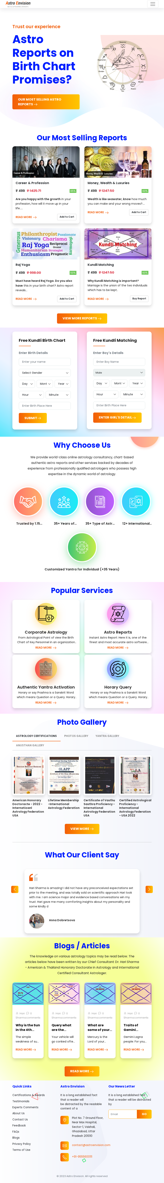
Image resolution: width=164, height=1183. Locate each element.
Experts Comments (25, 1107)
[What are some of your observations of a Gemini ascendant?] (100, 993)
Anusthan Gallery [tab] (30, 745)
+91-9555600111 (82, 1157)
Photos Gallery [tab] (76, 736)
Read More (24, 217)
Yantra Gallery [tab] (107, 736)
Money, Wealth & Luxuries (108, 183)
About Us (18, 1113)
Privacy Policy (21, 1144)
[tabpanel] (82, 794)
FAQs (15, 1132)
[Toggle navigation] (152, 4)
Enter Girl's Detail (115, 417)
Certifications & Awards (28, 1095)
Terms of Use (21, 1150)
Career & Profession (32, 183)
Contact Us (20, 1119)
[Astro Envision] (18, 4)
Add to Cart (67, 216)
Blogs (16, 1138)
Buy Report (139, 298)
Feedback (19, 1125)
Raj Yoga (23, 264)
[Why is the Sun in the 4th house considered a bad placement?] (28, 993)
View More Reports (80, 318)
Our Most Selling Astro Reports (39, 102)
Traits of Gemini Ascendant (133, 1030)
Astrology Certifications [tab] (36, 736)
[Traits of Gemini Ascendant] (136, 993)
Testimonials (20, 1101)
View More (80, 828)
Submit (30, 418)
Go (144, 1114)
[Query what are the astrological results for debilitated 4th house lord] (64, 993)
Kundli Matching (101, 264)
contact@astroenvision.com (91, 1145)
